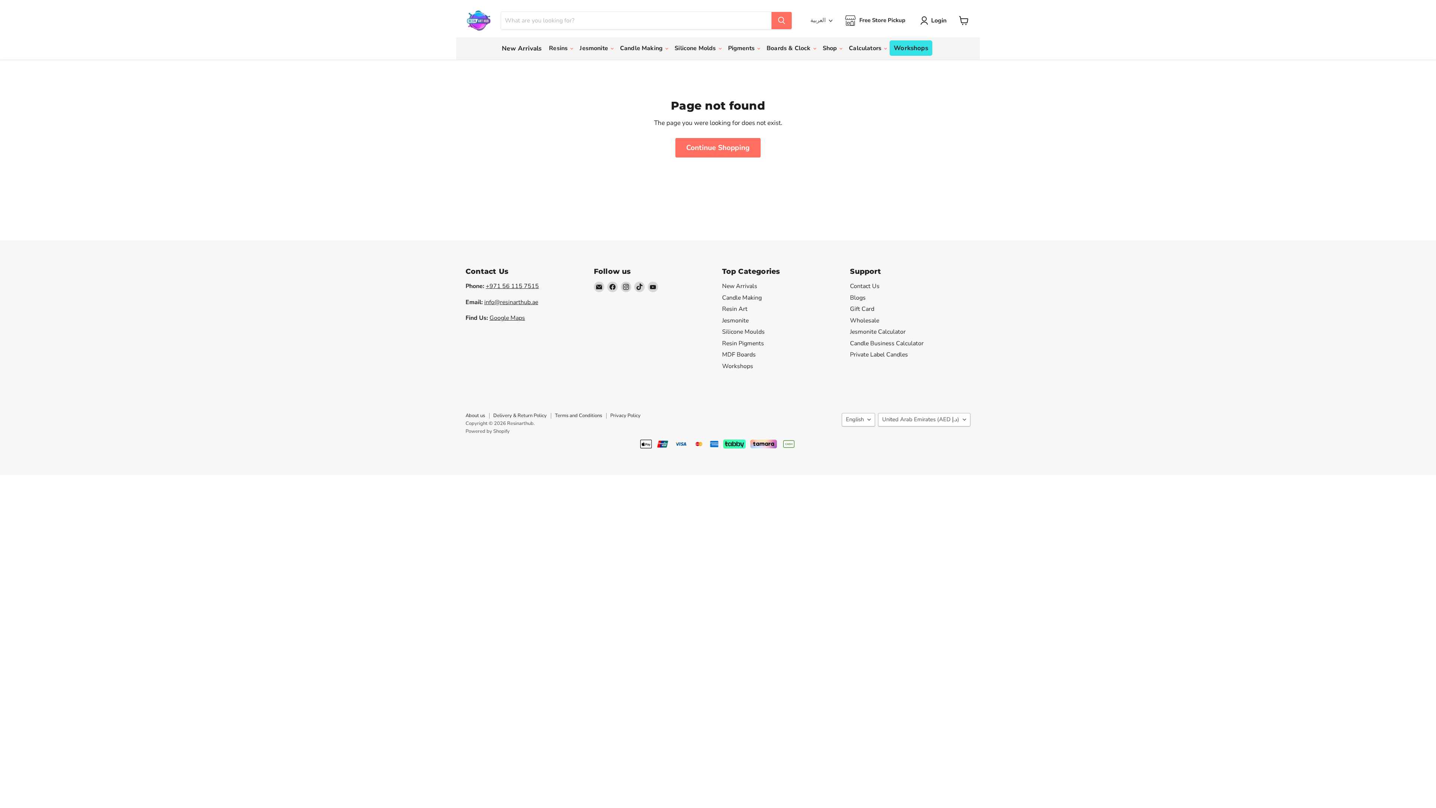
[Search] (781, 20)
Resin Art (735, 309)
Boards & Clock (789, 48)
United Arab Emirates (920, 419)
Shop (831, 48)
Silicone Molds (696, 48)
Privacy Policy (625, 415)
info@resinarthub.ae (511, 302)
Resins (559, 48)
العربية (818, 20)
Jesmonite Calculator (878, 332)
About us (475, 415)
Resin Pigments (743, 343)
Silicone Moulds (743, 332)
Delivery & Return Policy (520, 415)
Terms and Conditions (578, 415)
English (855, 419)
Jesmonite (595, 48)
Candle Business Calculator (887, 343)
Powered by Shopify (488, 431)
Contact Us (865, 286)
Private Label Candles (879, 355)
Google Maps (507, 318)
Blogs (858, 298)
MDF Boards (739, 355)
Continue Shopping (718, 148)
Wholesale (864, 320)
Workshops (911, 48)
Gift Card (862, 309)
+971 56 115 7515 (512, 286)
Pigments (742, 48)
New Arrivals (521, 48)
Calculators (866, 48)
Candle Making (642, 48)
